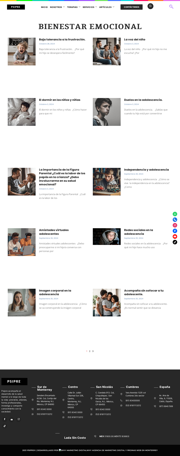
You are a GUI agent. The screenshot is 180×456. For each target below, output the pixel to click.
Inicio (44, 7)
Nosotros (56, 7)
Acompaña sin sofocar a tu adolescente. (144, 292)
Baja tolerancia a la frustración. (62, 39)
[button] (171, 7)
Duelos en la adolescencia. (143, 100)
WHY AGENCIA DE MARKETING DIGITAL (106, 450)
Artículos (105, 7)
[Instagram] (18, 419)
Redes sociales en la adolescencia (138, 232)
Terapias (72, 7)
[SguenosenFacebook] (175, 231)
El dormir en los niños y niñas (59, 100)
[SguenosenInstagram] (175, 225)
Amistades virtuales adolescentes (54, 232)
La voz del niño (134, 39)
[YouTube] (11, 419)
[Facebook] (4, 419)
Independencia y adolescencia (146, 170)
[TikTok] (4, 426)
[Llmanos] (175, 219)
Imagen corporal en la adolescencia (55, 292)
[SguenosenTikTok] (175, 242)
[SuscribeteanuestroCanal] (175, 236)
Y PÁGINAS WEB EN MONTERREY (141, 450)
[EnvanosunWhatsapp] (175, 214)
